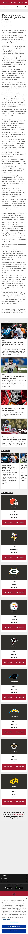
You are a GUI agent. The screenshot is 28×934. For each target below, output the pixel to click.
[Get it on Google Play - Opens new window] (19, 888)
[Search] (23, 2)
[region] (14, 915)
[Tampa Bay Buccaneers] (14, 895)
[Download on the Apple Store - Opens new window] (8, 888)
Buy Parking (20, 522)
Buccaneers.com (19, 814)
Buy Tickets (8, 522)
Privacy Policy (6, 919)
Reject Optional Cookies (14, 926)
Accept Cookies (14, 931)
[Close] (26, 898)
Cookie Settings (14, 922)
